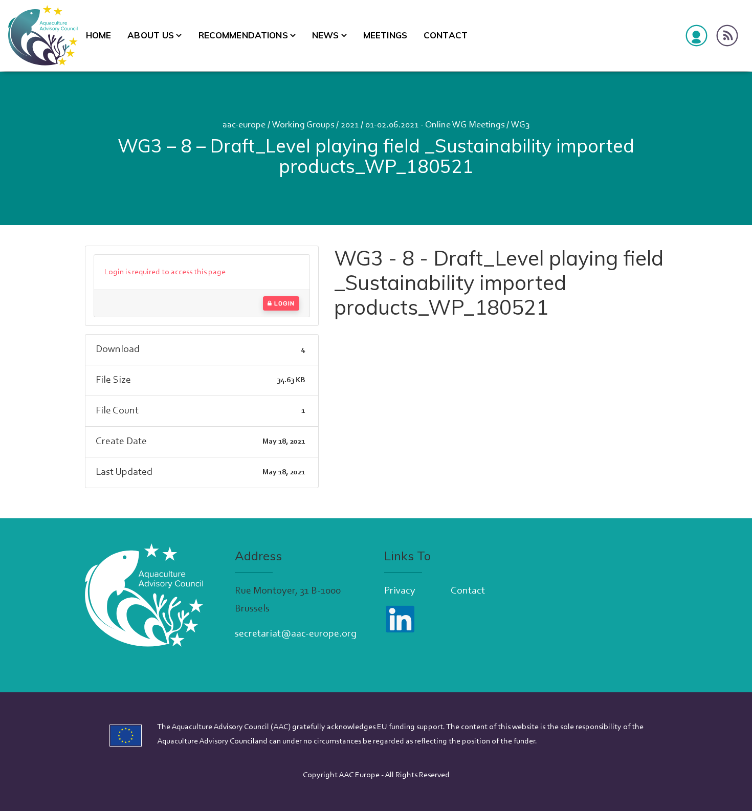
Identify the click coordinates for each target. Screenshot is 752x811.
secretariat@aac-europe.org (296, 634)
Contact (446, 35)
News (325, 35)
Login (283, 303)
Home (99, 35)
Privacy (399, 591)
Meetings (385, 35)
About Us (150, 35)
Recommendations (243, 35)
